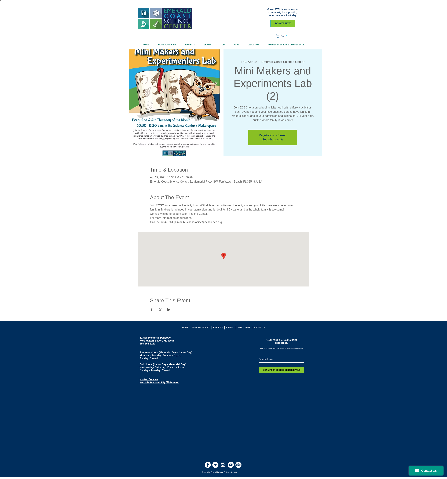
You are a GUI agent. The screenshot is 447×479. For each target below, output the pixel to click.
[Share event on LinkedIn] (168, 309)
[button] (283, 36)
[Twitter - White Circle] (215, 465)
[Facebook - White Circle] (208, 465)
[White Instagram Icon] (223, 465)
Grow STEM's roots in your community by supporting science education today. (282, 12)
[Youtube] (231, 465)
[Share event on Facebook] (151, 309)
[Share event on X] (160, 309)
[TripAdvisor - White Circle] (238, 465)
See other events (272, 139)
